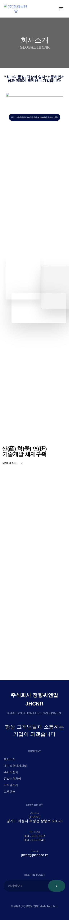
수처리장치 (11, 772)
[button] (34, 208)
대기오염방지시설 (15, 765)
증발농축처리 (12, 778)
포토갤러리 (11, 785)
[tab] (34, 208)
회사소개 (9, 759)
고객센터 (9, 791)
